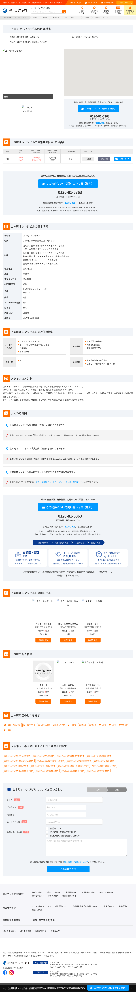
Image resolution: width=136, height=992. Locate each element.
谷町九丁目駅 (29, 252)
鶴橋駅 (26, 259)
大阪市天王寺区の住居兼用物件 (47, 771)
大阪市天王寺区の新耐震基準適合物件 (70, 756)
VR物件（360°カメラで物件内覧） (115, 906)
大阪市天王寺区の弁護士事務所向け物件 (18, 771)
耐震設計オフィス (62, 906)
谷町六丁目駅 (29, 245)
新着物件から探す (118, 11)
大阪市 (45, 17)
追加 (89, 158)
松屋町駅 (27, 256)
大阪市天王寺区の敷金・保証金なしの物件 (73, 766)
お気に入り (126, 2)
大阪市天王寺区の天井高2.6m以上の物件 (18, 761)
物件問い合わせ (38, 896)
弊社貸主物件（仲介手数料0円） (85, 906)
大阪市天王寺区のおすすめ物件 (98, 771)
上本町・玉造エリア (71, 17)
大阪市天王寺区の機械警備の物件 (99, 756)
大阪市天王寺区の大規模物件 (43, 756)
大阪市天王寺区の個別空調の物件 (79, 761)
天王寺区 (56, 17)
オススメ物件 (53, 896)
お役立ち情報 (9, 907)
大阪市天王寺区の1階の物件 (104, 761)
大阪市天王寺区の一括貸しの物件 (16, 766)
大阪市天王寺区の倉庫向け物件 (72, 771)
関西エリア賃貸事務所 (13, 894)
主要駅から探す (106, 11)
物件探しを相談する (130, 11)
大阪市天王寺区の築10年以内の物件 (17, 756)
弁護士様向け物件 (69, 896)
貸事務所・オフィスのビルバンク (15, 17)
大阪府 (35, 17)
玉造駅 (26, 263)
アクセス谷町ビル (43, 482)
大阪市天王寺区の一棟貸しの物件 (43, 766)
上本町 (86, 17)
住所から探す (82, 11)
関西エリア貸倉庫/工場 (44, 920)
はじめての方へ (76, 2)
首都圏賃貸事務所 (11, 920)
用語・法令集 (37, 910)
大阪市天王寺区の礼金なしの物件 (104, 766)
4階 (7, 158)
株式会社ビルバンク (16, 963)
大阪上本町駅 (29, 249)
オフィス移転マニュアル (41, 906)
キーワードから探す (107, 892)
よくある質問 (92, 2)
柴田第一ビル (78, 482)
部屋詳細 (104, 158)
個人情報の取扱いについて (76, 862)
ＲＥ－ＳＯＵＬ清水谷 (61, 482)
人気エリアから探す (94, 11)
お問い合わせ (109, 2)
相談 (70, 158)
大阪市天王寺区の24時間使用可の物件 (50, 761)
